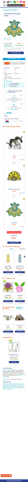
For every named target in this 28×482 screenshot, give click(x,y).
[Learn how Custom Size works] (21, 95)
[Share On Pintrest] (10, 113)
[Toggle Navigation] (4, 2)
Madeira (12, 248)
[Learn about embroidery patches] (21, 104)
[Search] (23, 5)
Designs (8, 9)
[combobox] (14, 5)
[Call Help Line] (11, 2)
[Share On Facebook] (9, 113)
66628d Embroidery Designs (9, 383)
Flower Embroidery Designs (13, 387)
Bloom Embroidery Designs (13, 385)
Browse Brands (15, 9)
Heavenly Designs (7, 370)
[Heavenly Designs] (7, 120)
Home (4, 9)
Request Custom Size (8, 46)
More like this (21, 159)
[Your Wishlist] (21, 2)
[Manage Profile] (18, 2)
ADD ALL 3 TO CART (14, 242)
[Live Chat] (14, 2)
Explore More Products (19, 308)
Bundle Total (14, 235)
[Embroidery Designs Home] (8, 2)
